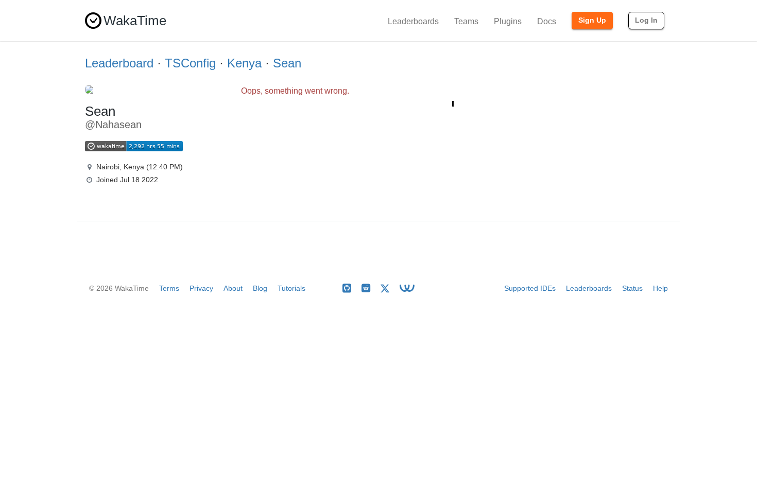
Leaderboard (119, 63)
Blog (260, 288)
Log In (646, 20)
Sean (287, 63)
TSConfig (190, 63)
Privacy (201, 288)
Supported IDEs (530, 288)
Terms (169, 288)
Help (660, 288)
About (233, 288)
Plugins (508, 21)
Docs (546, 21)
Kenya (244, 63)
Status (632, 288)
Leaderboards (413, 21)
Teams (466, 21)
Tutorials (291, 288)
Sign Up (592, 20)
